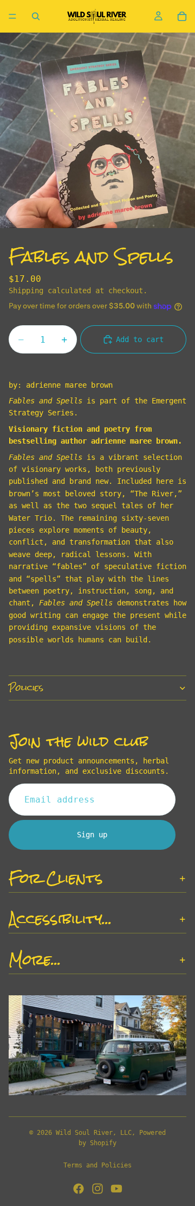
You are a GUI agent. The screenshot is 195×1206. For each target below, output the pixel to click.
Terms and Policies (97, 1165)
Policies (26, 688)
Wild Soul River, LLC (94, 1132)
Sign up (92, 834)
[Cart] (182, 16)
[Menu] (12, 16)
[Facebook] (78, 1188)
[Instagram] (97, 1188)
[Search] (36, 16)
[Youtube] (116, 1188)
